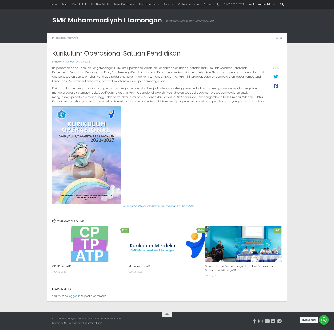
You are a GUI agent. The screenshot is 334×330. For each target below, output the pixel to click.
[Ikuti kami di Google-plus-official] (279, 321)
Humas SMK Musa (64, 61)
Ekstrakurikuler (147, 4)
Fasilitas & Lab (100, 4)
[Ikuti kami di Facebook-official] (254, 321)
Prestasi (168, 4)
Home (53, 4)
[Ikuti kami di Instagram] (260, 321)
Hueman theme (94, 323)
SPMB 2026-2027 (234, 4)
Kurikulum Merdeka (260, 4)
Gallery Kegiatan (188, 4)
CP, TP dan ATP (61, 266)
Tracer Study (211, 4)
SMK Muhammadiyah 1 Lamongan (107, 20)
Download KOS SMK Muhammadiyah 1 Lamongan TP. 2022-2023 (158, 206)
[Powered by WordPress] (65, 323)
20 (202, 230)
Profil (64, 4)
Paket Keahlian (123, 4)
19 (279, 230)
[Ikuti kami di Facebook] (273, 321)
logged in (74, 296)
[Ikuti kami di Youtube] (266, 321)
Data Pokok (79, 4)
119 (126, 230)
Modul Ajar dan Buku (141, 266)
